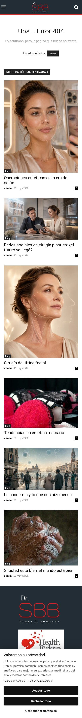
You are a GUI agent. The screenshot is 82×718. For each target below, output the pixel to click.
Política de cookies (14, 680)
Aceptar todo (41, 690)
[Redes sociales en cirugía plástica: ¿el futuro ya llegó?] (41, 219)
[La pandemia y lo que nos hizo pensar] (41, 469)
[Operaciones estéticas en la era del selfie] (41, 126)
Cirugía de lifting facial (25, 362)
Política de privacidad (40, 680)
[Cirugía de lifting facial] (41, 311)
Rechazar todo (41, 701)
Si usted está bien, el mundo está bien (38, 570)
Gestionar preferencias (41, 710)
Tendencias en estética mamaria (34, 432)
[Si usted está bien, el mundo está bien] (41, 537)
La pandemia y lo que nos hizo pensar (38, 494)
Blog (7, 171)
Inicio (53, 53)
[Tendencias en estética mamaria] (41, 403)
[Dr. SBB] (41, 7)
